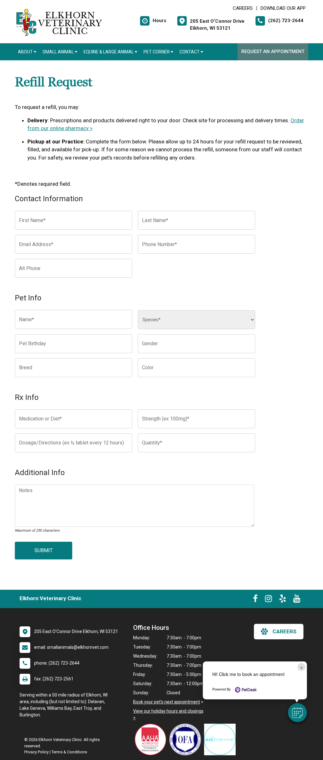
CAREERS (243, 8)
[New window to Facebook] (255, 599)
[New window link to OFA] (186, 739)
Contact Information (49, 198)
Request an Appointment (272, 51)
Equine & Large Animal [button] (109, 51)
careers (285, 631)
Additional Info (40, 472)
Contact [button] (190, 51)
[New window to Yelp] (282, 599)
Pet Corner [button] (157, 51)
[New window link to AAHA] (152, 739)
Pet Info (28, 297)
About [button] (26, 51)
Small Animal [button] (59, 51)
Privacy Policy (36, 752)
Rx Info (26, 397)
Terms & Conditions (69, 752)
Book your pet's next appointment (166, 701)
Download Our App (283, 8)
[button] (297, 712)
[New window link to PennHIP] (221, 739)
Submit (43, 550)
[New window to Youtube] (296, 599)
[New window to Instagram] (268, 599)
